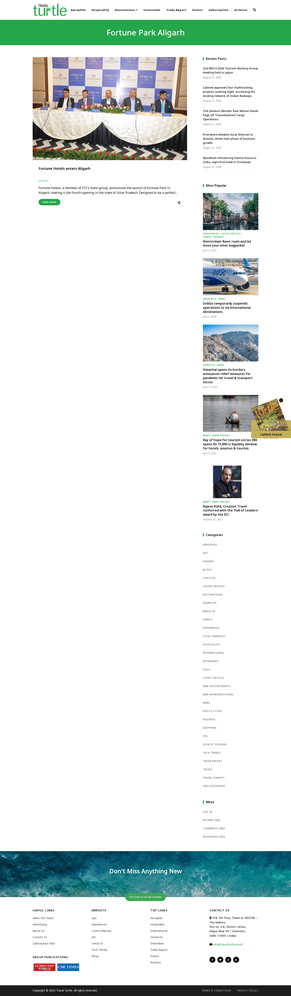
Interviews (152, 10)
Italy (206, 669)
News (222, 298)
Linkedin (236, 960)
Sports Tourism (214, 744)
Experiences (211, 233)
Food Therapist (214, 636)
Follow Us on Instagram (145, 897)
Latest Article (231, 233)
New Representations (218, 694)
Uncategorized (214, 786)
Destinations (125, 10)
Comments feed (214, 828)
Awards (208, 561)
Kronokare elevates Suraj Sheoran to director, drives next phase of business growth (229, 139)
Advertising (40, 924)
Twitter (220, 960)
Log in (207, 811)
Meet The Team (43, 918)
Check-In (209, 578)
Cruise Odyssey (214, 586)
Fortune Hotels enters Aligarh (64, 168)
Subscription (218, 10)
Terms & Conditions (216, 990)
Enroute (209, 611)
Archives (240, 10)
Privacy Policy (247, 990)
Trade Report (176, 10)
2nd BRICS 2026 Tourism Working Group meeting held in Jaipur (230, 70)
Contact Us (40, 937)
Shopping (210, 727)
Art (205, 553)
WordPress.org (214, 836)
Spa (205, 736)
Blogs (207, 569)
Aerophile (78, 10)
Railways (209, 719)
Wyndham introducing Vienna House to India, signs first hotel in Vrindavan (229, 160)
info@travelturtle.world (228, 944)
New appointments (216, 686)
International (213, 653)
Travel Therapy (213, 236)
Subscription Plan (44, 943)
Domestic (209, 365)
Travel (207, 769)
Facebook (212, 960)
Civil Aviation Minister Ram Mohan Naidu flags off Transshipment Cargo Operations (230, 115)
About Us (39, 931)
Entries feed (212, 820)
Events (197, 10)
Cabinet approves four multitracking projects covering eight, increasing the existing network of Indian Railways (229, 92)
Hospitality (100, 10)
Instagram (228, 960)
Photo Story (212, 711)
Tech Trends (212, 752)
